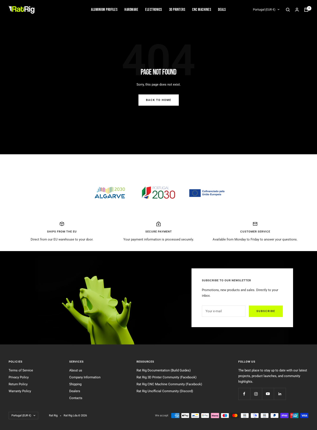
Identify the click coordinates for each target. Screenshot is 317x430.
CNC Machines (201, 9)
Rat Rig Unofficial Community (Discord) (165, 391)
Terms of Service (21, 370)
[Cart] (306, 10)
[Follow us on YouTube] (268, 394)
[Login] (297, 9)
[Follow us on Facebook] (244, 394)
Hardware (131, 9)
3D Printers (177, 9)
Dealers (74, 391)
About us (75, 370)
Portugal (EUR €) (264, 9)
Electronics (153, 9)
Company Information (84, 377)
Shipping (75, 384)
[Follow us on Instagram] (256, 394)
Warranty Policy (20, 391)
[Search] (288, 10)
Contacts (75, 398)
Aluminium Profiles (104, 9)
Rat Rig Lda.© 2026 (75, 415)
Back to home (158, 100)
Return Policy (18, 384)
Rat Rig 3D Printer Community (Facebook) (166, 377)
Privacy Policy (19, 377)
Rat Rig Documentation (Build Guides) (164, 370)
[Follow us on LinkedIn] (280, 394)
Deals (222, 9)
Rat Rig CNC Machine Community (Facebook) (169, 384)
